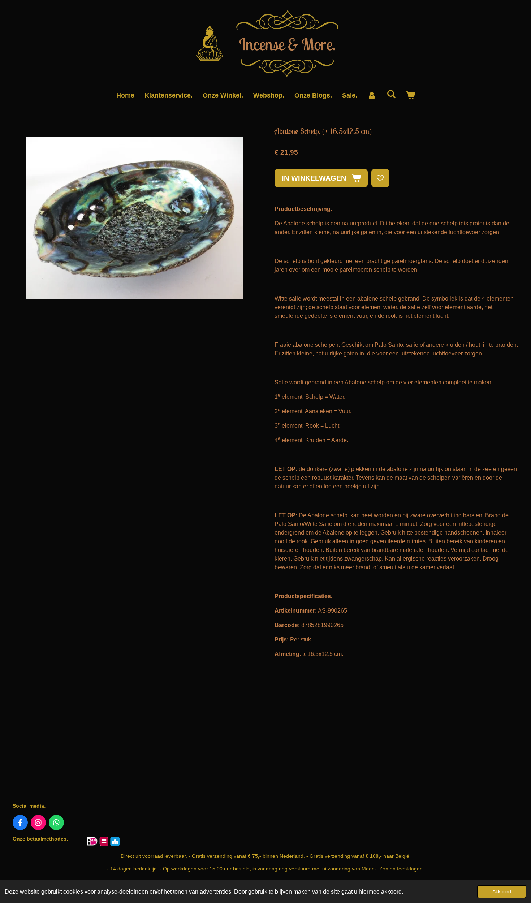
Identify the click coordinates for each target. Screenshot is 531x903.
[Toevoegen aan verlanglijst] (380, 178)
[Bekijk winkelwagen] (410, 95)
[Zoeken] (391, 94)
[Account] (371, 95)
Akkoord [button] (501, 891)
